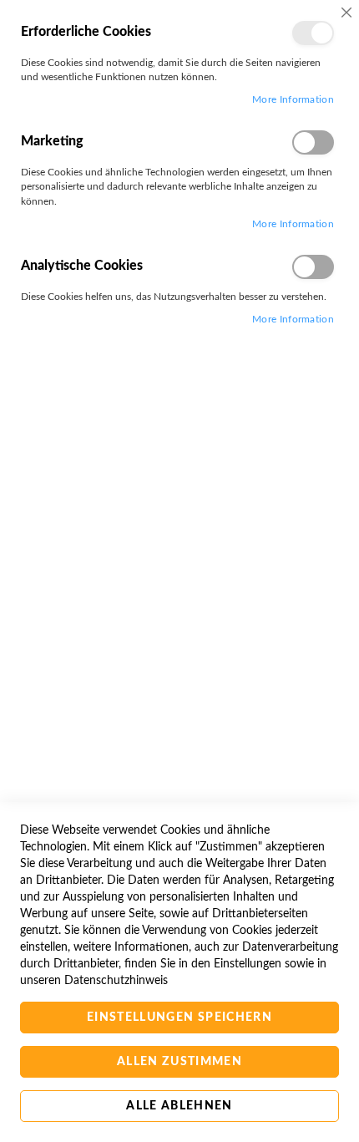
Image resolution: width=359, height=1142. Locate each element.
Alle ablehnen (179, 1106)
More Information (293, 99)
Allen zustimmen (179, 1062)
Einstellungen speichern (179, 1017)
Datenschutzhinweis (116, 981)
